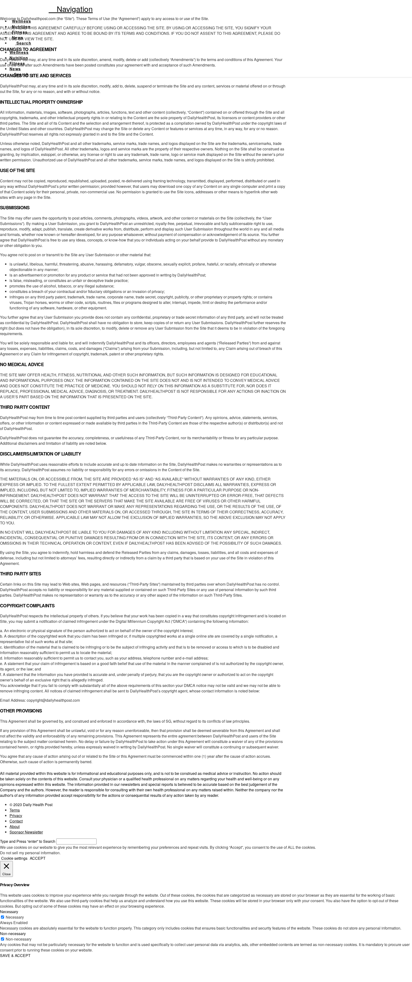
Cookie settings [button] (14, 858)
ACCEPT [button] (38, 858)
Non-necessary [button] (13, 933)
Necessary (15, 917)
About (15, 826)
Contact (16, 821)
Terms (15, 810)
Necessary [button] (9, 911)
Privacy (16, 815)
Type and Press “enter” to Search (27, 841)
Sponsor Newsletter (26, 832)
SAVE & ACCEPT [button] (15, 955)
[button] (71, 8)
